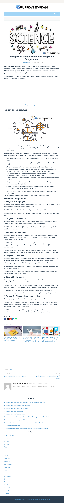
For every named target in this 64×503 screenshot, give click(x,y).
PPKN (5, 473)
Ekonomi (6, 444)
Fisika (5, 447)
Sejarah (6, 482)
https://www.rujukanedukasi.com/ (38, 383)
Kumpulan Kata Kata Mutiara (12, 426)
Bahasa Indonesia (9, 435)
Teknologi (6, 493)
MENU (57, 14)
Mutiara (6, 456)
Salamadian (7, 476)
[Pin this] (10, 319)
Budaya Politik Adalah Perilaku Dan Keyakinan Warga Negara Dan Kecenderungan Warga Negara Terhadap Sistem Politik (48, 376)
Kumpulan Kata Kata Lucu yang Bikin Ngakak (17, 420)
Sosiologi (6, 491)
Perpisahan (7, 467)
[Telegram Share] (13, 319)
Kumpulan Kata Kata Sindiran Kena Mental (16, 408)
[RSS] (32, 1)
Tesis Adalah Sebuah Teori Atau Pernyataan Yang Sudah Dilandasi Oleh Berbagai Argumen (12, 339)
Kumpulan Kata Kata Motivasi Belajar (15, 414)
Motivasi (6, 453)
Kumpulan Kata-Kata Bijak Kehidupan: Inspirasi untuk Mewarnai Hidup (24, 402)
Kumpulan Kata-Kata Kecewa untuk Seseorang (17, 405)
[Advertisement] (32, 91)
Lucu (5, 450)
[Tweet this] (8, 319)
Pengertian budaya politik (32, 105)
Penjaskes (7, 461)
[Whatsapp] (16, 319)
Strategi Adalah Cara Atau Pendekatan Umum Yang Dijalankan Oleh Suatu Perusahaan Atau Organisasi (15, 375)
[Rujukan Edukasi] (32, 7)
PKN (5, 470)
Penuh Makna (8, 464)
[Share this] (5, 319)
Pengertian (7, 459)
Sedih (5, 479)
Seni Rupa (7, 488)
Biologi (6, 438)
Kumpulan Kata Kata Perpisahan (13, 411)
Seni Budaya (7, 485)
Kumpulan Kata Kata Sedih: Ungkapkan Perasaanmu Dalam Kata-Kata (24, 423)
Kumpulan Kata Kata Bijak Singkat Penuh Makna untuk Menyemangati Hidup (26, 428)
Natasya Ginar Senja (20, 383)
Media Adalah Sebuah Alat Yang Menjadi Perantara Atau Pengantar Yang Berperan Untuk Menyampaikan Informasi (51, 339)
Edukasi (10, 369)
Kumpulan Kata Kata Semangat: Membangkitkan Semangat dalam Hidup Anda (26, 417)
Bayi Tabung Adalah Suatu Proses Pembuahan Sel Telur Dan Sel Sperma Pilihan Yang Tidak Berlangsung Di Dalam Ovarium (31, 339)
